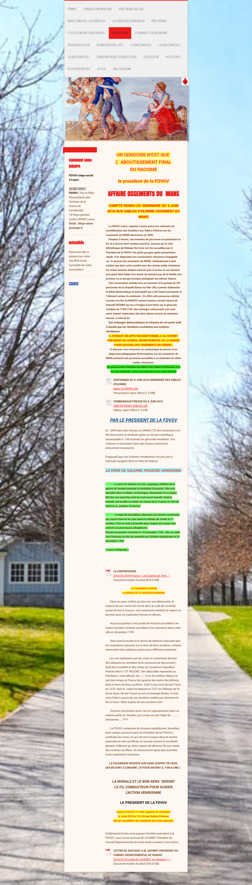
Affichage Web (179, 881)
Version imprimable (77, 878)
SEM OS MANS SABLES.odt (130, 405)
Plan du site (92, 878)
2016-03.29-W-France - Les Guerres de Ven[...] (141, 575)
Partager (74, 284)
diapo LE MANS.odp (125, 388)
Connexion (180, 878)
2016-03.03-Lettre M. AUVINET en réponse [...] (141, 859)
